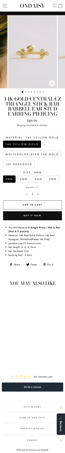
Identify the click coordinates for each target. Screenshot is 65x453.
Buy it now (32, 215)
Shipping (21, 125)
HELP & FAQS (32, 406)
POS (18, 450)
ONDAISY (32, 6)
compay (32, 440)
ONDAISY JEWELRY (32, 428)
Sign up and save (32, 417)
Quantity (32, 187)
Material (32, 137)
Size (32, 172)
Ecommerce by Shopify (37, 450)
